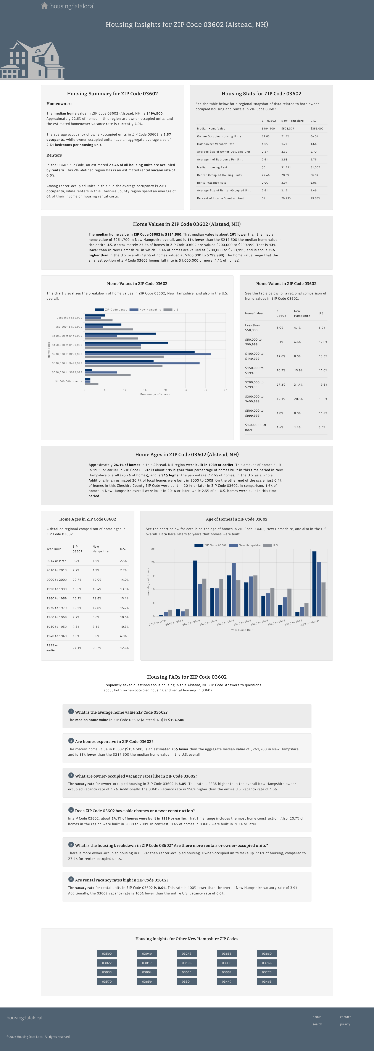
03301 (187, 981)
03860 (267, 953)
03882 (227, 972)
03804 (147, 972)
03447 (227, 981)
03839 (227, 963)
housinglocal (24, 1018)
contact (345, 1016)
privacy (345, 1024)
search (317, 1024)
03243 (187, 953)
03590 (107, 953)
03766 (267, 963)
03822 (107, 963)
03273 (267, 972)
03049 (147, 953)
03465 (267, 981)
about (317, 1016)
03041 (187, 972)
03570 (107, 981)
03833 (107, 972)
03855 (227, 953)
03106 (187, 963)
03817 (147, 963)
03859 (147, 981)
